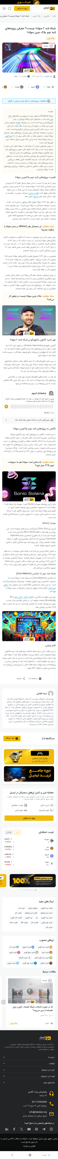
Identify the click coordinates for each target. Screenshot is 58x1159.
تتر (17, 832)
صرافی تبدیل (32, 908)
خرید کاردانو (23, 957)
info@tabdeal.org (38, 1112)
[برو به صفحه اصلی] (49, 8)
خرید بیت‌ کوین (46, 917)
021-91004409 (39, 1102)
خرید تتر (22, 908)
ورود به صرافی (22, 8)
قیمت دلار (34, 922)
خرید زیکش (44, 963)
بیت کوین (28, 917)
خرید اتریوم (27, 947)
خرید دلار (49, 927)
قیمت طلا (24, 922)
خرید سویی (11, 963)
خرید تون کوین (46, 922)
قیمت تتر (18, 913)
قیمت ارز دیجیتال (31, 913)
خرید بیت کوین (43, 947)
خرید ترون (13, 952)
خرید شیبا (45, 952)
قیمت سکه (13, 922)
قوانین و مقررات (29, 1146)
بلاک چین (50, 38)
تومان (9, 832)
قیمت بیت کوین (46, 908)
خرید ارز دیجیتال (46, 913)
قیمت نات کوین (16, 917)
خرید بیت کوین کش (41, 957)
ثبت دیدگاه (10, 738)
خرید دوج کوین (29, 952)
